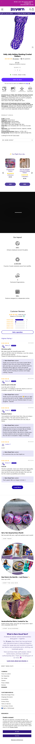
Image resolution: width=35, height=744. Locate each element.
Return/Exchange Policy (7, 694)
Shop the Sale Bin (10, 583)
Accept (17, 731)
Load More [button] (17, 487)
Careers (3, 680)
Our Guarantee (5, 676)
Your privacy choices (7, 706)
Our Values (4, 678)
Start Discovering (10, 628)
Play (18, 216)
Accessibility (4, 699)
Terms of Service (6, 703)
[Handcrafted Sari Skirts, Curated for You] (17, 603)
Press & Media (5, 682)
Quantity (17, 67)
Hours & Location (6, 673)
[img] (5, 343)
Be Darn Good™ (8, 140)
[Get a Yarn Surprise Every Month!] (17, 515)
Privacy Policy (14, 727)
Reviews (3, 685)
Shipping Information (7, 697)
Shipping (11, 64)
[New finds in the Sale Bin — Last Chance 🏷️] (17, 559)
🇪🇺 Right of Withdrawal (7, 708)
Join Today (7, 538)
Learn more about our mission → (17, 661)
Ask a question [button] (17, 332)
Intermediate (15, 121)
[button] (9, 58)
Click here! (16, 135)
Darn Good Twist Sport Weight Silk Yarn (12, 100)
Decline (17, 735)
